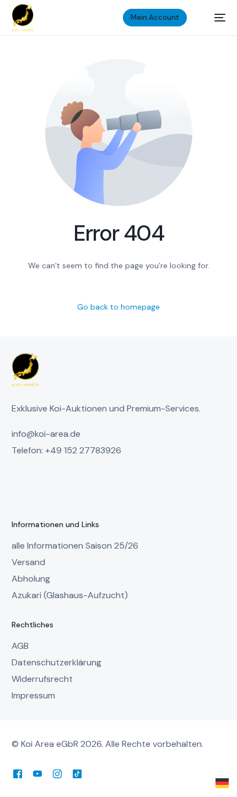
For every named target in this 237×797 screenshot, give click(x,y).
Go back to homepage (118, 307)
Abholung (31, 578)
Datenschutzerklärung (56, 662)
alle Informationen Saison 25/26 (75, 545)
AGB (20, 646)
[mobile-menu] (214, 17)
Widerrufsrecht (42, 679)
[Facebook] (18, 773)
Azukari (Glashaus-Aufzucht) (70, 595)
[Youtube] (37, 773)
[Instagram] (57, 773)
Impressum (33, 695)
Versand (28, 562)
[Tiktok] (77, 773)
